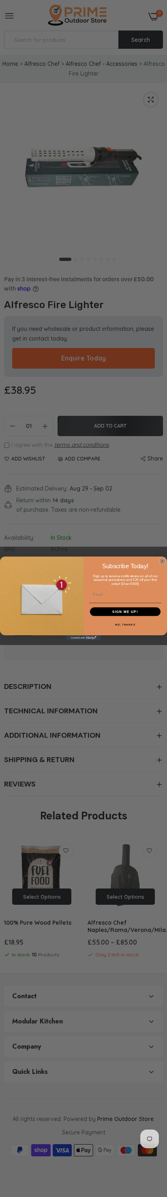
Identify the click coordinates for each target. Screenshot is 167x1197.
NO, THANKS (125, 624)
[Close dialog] (162, 561)
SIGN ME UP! (125, 611)
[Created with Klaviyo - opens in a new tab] (83, 638)
